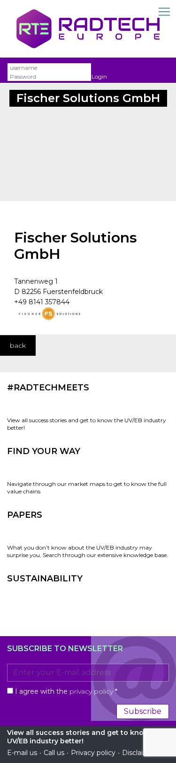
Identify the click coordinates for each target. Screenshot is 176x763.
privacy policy (91, 691)
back (18, 345)
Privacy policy (93, 752)
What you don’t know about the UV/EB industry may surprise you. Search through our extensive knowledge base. (87, 551)
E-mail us (22, 752)
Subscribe (142, 711)
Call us (54, 752)
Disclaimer (139, 752)
